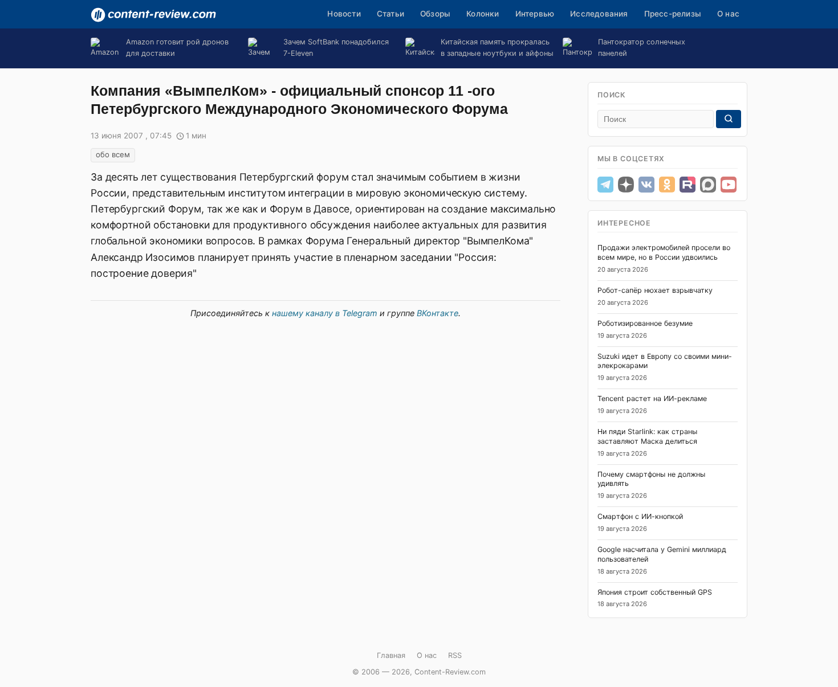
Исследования (599, 13)
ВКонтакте (437, 313)
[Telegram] (605, 185)
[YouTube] (729, 185)
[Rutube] (687, 185)
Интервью (535, 13)
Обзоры (435, 13)
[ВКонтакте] (646, 185)
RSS (455, 655)
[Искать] (728, 119)
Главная (391, 655)
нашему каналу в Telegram (324, 313)
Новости (343, 13)
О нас (728, 13)
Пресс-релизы (672, 13)
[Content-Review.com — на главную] (153, 15)
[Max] (708, 185)
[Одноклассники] (667, 185)
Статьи (390, 13)
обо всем (113, 154)
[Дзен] (626, 185)
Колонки (482, 13)
